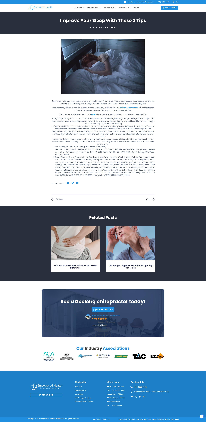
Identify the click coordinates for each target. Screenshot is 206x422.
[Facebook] (173, 2)
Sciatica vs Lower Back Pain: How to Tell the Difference (75, 266)
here (93, 114)
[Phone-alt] (135, 396)
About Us (78, 8)
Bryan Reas (174, 419)
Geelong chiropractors (129, 108)
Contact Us (124, 8)
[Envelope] (131, 396)
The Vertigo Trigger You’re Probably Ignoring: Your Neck (130, 266)
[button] (68, 183)
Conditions (109, 8)
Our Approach (93, 8)
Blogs (136, 8)
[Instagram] (177, 2)
